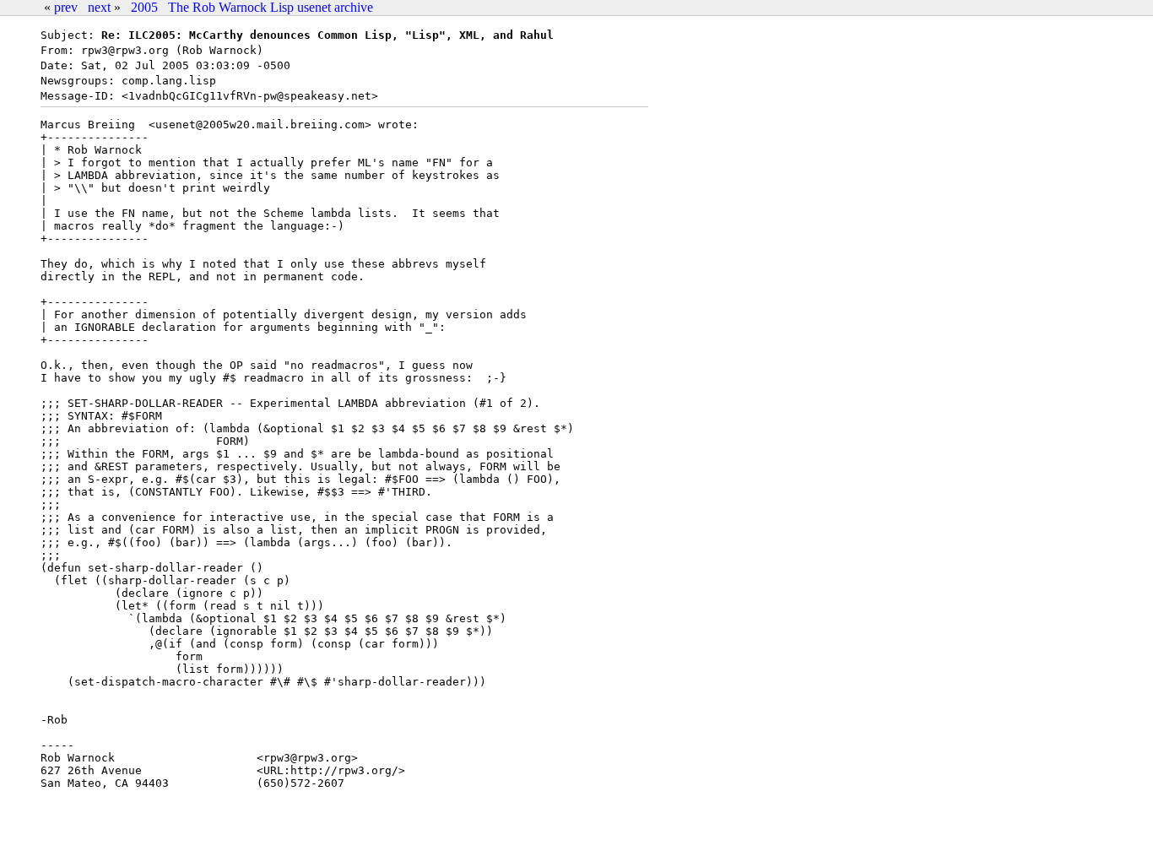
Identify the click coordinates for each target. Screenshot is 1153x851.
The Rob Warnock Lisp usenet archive (270, 7)
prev (66, 7)
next (99, 7)
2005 (144, 7)
